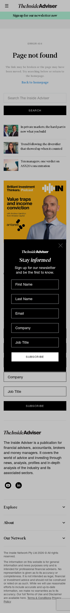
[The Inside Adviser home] (35, 251)
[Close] (60, 245)
